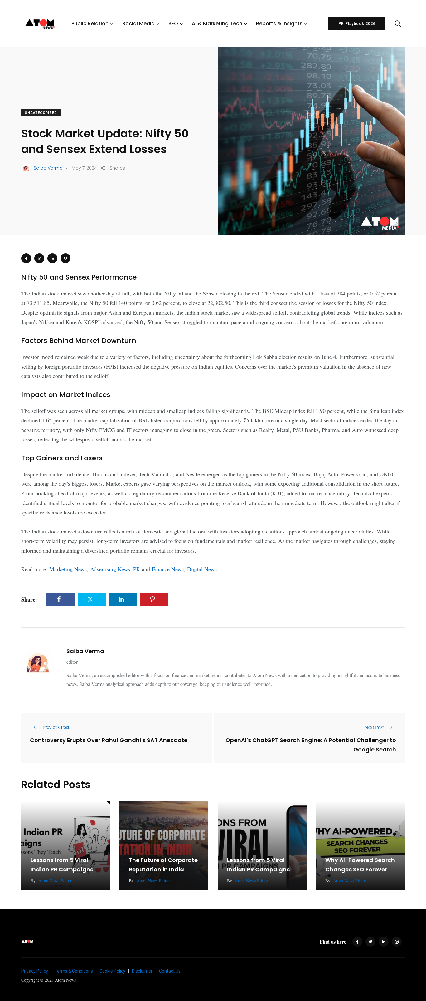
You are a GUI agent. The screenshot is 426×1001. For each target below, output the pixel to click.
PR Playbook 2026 (356, 24)
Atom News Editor (55, 881)
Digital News (202, 569)
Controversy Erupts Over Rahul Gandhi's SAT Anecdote (108, 740)
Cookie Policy (112, 971)
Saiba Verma (85, 651)
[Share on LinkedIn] (52, 258)
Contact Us (170, 971)
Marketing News (68, 569)
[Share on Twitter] (39, 258)
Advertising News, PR (115, 569)
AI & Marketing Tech (217, 23)
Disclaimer (142, 971)
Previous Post (55, 727)
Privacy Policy (34, 971)
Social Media (138, 23)
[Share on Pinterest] (65, 258)
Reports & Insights (279, 23)
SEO (173, 23)
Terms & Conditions (74, 971)
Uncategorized (41, 113)
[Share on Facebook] (26, 258)
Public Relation (90, 23)
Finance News (168, 569)
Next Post (374, 727)
